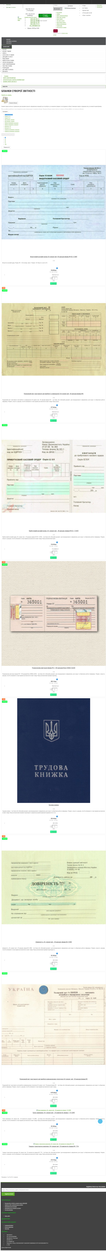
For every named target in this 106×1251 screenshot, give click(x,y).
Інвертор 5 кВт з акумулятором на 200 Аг (14, 1205)
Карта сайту (7, 1216)
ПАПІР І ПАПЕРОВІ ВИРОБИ (62, 15)
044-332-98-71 (34, 19)
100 (5, 144)
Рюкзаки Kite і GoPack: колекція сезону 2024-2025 (16, 1203)
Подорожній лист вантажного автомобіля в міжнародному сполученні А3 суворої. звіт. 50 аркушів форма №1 (54, 1079)
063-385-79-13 (34, 24)
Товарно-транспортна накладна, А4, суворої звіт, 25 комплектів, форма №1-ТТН (54, 1146)
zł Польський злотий (87, 12)
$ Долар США (85, 10)
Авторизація (99, 6)
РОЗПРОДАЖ (59, 25)
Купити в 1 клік (54, 254)
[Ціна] (12, 134)
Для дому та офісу (61, 20)
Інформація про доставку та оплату (13, 1208)
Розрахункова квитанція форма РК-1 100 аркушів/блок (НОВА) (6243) (53, 668)
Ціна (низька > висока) (9, 119)
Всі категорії (59, 12)
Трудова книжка (54, 805)
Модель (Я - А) (8, 128)
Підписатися (9, 1194)
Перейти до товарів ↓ (6, 95)
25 (5, 139)
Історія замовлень (9, 1227)
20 (5, 137)
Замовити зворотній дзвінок (30, 17)
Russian (71, 5)
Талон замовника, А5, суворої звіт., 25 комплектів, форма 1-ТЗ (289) (54, 1113)
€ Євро (84, 5)
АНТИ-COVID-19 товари (61, 27)
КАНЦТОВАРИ (60, 19)
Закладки (7, 1228)
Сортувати (5, 111)
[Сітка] (6, 134)
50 (5, 141)
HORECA (58, 14)
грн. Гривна (85, 8)
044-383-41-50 (34, 22)
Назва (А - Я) (7, 116)
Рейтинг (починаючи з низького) (11, 124)
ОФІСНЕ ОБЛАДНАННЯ (61, 24)
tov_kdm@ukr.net (35, 25)
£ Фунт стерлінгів (86, 15)
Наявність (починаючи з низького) (12, 129)
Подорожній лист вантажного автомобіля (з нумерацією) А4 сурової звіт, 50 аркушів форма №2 (53, 394)
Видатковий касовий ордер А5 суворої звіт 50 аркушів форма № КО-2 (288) (53, 257)
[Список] (3, 134)
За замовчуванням (9, 114)
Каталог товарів (6, 51)
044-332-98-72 (34, 20)
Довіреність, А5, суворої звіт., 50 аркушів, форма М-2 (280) (54, 942)
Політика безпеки (9, 1210)
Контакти (8, 43)
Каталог (8, 39)
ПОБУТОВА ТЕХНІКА (61, 17)
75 (5, 142)
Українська (73, 8)
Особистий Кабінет (9, 1225)
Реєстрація (99, 5)
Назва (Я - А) (7, 118)
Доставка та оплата (11, 41)
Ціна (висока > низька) (9, 121)
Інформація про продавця (11, 1206)
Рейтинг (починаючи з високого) (11, 123)
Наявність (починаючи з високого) (12, 131)
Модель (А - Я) (8, 126)
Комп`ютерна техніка (61, 22)
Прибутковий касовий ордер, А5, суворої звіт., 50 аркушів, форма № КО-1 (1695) (54, 531)
